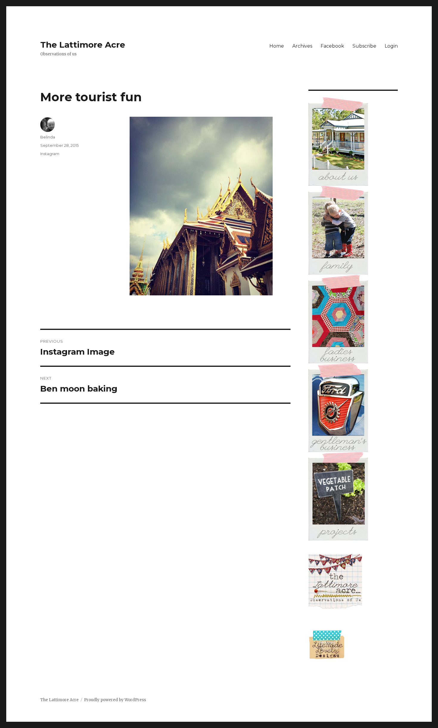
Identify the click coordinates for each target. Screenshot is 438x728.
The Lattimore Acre (82, 45)
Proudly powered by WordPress (115, 699)
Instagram (49, 153)
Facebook (332, 46)
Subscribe (364, 46)
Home (276, 46)
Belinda (47, 137)
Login (391, 46)
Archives (302, 46)
